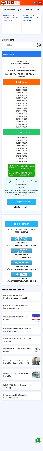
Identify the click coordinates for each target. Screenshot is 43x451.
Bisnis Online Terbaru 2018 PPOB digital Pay (10, 18)
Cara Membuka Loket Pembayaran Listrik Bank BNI (15, 296)
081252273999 (21, 154)
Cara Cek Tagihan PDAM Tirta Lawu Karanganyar (16, 306)
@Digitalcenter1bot (21, 207)
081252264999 (21, 148)
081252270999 (21, 151)
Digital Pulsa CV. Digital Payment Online (17, 350)
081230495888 (21, 140)
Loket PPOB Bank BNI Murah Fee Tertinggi (17, 340)
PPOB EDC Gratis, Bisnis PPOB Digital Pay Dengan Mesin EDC (16, 361)
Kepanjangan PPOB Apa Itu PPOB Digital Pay (15, 396)
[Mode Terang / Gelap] (35, 3)
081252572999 (21, 156)
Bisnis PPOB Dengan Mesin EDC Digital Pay (16, 374)
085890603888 (21, 159)
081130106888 (21, 138)
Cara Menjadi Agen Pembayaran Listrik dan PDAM (17, 330)
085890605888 (21, 161)
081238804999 (21, 146)
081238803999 (21, 143)
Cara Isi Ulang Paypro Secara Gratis (15, 318)
